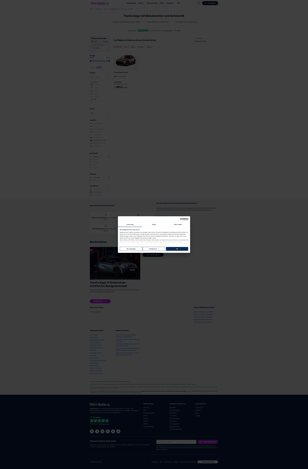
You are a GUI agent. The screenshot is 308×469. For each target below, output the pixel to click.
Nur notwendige (130, 249)
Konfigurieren (153, 249)
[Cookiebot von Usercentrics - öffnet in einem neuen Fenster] (181, 219)
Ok (177, 249)
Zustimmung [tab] (130, 224)
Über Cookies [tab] (178, 224)
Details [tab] (154, 224)
